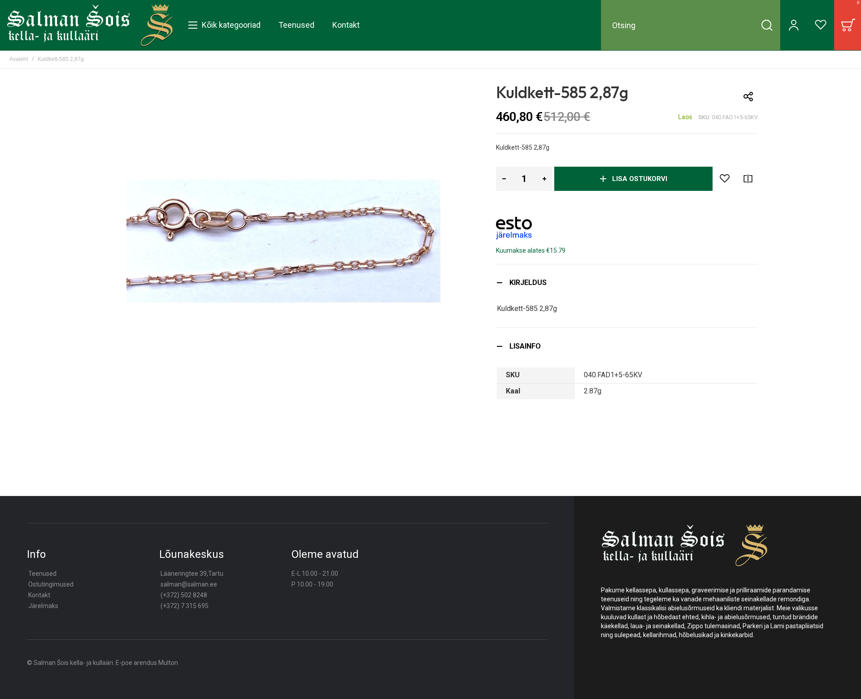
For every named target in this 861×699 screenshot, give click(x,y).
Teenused (42, 573)
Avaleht (18, 59)
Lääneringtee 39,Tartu (192, 573)
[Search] (766, 25)
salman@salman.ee (189, 584)
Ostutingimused (51, 584)
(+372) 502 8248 (184, 595)
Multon (168, 663)
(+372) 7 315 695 (185, 605)
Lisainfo (525, 346)
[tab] (627, 282)
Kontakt (39, 595)
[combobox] (690, 25)
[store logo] (90, 25)
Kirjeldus (528, 282)
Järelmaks (43, 605)
